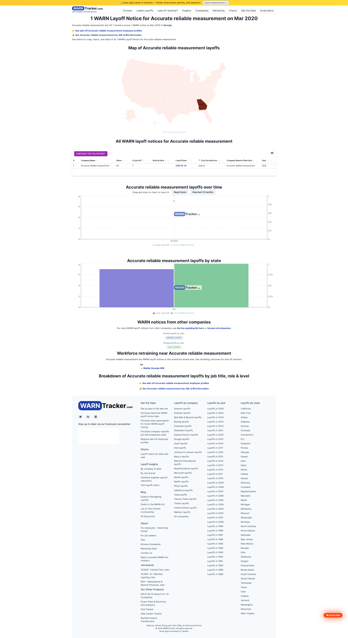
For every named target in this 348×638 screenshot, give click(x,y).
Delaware (245, 443)
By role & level (148, 473)
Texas (244, 587)
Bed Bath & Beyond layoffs (187, 417)
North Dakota (248, 530)
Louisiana (245, 487)
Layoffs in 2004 (215, 504)
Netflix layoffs (181, 481)
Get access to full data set (154, 408)
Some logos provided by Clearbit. (174, 631)
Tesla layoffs (180, 494)
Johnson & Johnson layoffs (188, 452)
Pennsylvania (247, 565)
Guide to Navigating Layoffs (151, 498)
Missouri (245, 513)
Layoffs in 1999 (215, 526)
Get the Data (248, 10)
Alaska (244, 417)
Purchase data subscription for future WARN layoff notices (155, 423)
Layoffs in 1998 (215, 530)
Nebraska (246, 535)
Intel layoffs (180, 447)
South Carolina (248, 574)
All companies (181, 516)
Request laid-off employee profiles (154, 441)
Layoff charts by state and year (154, 456)
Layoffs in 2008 (215, 487)
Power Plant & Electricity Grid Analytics (153, 603)
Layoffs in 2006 (215, 495)
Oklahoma (246, 556)
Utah (243, 591)
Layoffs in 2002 (215, 513)
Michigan (245, 504)
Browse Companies (151, 544)
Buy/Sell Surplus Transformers (149, 620)
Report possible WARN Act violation (154, 559)
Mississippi (246, 517)
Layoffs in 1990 (215, 565)
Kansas (244, 478)
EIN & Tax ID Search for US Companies (155, 596)
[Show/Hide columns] (272, 153)
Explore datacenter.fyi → (215, 2)
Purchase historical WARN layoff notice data (154, 415)
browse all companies (219, 328)
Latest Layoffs (145, 10)
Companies (201, 10)
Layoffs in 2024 (215, 417)
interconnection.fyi (193, 625)
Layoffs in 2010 (215, 478)
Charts (233, 10)
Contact (127, 10)
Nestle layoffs (181, 477)
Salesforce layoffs (183, 490)
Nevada (245, 548)
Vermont (245, 600)
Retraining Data (149, 548)
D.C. (243, 439)
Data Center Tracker (151, 613)
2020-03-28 (181, 166)
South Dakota (248, 578)
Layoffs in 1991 (215, 561)
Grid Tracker (147, 609)
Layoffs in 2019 (215, 439)
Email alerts (267, 10)
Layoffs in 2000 (215, 522)
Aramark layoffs (182, 413)
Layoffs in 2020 (215, 434)
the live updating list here (190, 328)
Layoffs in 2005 (215, 500)
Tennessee (246, 582)
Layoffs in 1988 (215, 574)
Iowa (243, 461)
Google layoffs (181, 439)
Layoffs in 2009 (215, 482)
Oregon (244, 561)
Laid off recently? (168, 10)
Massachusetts (248, 491)
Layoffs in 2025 (215, 413)
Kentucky (245, 482)
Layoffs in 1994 (215, 548)
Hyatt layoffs (180, 443)
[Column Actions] (100, 161)
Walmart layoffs (182, 512)
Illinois (244, 469)
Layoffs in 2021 (215, 430)
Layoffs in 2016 (215, 452)
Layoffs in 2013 (215, 465)
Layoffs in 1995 (215, 543)
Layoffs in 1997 (215, 535)
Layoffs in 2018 (215, 443)
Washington (247, 604)
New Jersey (247, 539)
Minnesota (246, 508)
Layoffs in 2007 (215, 491)
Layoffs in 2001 (215, 517)
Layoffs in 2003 (215, 508)
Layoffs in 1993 (215, 552)
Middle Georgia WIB (153, 368)
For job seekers (148, 535)
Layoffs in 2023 (215, 421)
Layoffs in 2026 (215, 408)
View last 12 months (202, 192)
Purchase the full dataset (90, 154)
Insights (186, 10)
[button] (333, 615)
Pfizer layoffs (181, 486)
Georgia (167, 25)
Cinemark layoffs (183, 426)
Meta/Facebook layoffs (186, 468)
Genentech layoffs (183, 430)
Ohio (243, 552)
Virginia (244, 596)
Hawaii (244, 456)
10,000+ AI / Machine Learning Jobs (152, 576)
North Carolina (248, 526)
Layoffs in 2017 (215, 447)
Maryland (245, 495)
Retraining (219, 10)
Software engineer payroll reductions (154, 479)
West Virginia (247, 613)
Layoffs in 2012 (215, 469)
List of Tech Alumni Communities (150, 510)
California (246, 408)
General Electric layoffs (186, 434)
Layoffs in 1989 (215, 569)
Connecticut (247, 434)
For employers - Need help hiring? (154, 529)
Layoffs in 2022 (215, 426)
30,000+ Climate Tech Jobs (155, 569)
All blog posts (148, 516)
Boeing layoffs (181, 421)
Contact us (146, 553)
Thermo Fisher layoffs (185, 499)
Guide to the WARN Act (153, 504)
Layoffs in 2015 (215, 456)
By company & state (151, 468)
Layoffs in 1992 (215, 556)
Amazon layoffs (182, 408)
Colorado (245, 430)
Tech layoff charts (150, 485)
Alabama (245, 421)
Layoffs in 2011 (215, 474)
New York (246, 413)
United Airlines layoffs (185, 507)
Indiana (244, 474)
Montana (245, 522)
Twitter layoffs (181, 503)
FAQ (143, 539)
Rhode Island (247, 569)
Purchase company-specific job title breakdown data (155, 433)
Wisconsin (246, 609)
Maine (244, 500)
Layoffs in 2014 (215, 461)
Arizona (245, 426)
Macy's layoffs (181, 456)
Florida (244, 447)
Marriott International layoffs (185, 462)
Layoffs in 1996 (215, 539)
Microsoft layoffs (183, 472)
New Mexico (247, 543)
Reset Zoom (180, 192)
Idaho (243, 465)
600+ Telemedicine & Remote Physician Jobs (153, 583)
